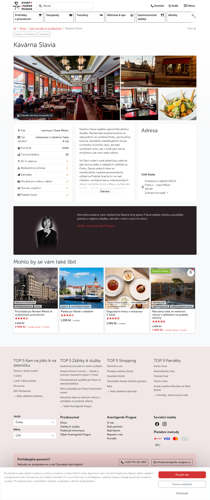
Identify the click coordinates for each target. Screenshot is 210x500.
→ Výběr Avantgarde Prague (76, 406)
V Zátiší (17, 375)
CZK (18, 435)
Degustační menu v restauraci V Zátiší (124, 313)
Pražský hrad (161, 376)
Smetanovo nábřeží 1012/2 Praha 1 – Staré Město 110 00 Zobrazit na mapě (160, 186)
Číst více (104, 191)
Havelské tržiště (116, 376)
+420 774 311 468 (135, 462)
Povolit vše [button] (182, 474)
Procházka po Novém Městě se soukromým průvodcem (33, 313)
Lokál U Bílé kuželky (24, 380)
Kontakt (111, 438)
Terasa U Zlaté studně (25, 370)
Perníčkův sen (115, 366)
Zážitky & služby (70, 426)
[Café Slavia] (66, 88)
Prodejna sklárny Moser (120, 371)
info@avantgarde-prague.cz (173, 462)
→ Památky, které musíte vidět (171, 395)
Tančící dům (161, 381)
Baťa (109, 386)
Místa (63, 422)
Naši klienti (113, 430)
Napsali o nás (115, 434)
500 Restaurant (22, 391)
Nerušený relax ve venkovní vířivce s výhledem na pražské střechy (170, 314)
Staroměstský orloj (164, 371)
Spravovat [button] (182, 493)
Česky (19, 422)
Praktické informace (72, 430)
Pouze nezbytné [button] (182, 484)
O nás (110, 422)
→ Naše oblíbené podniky (27, 396)
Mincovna (18, 385)
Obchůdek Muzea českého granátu (127, 381)
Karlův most (160, 366)
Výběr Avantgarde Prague (75, 434)
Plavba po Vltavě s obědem (77, 311)
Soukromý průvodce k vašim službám (81, 366)
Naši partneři (114, 426)
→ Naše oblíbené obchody (122, 391)
